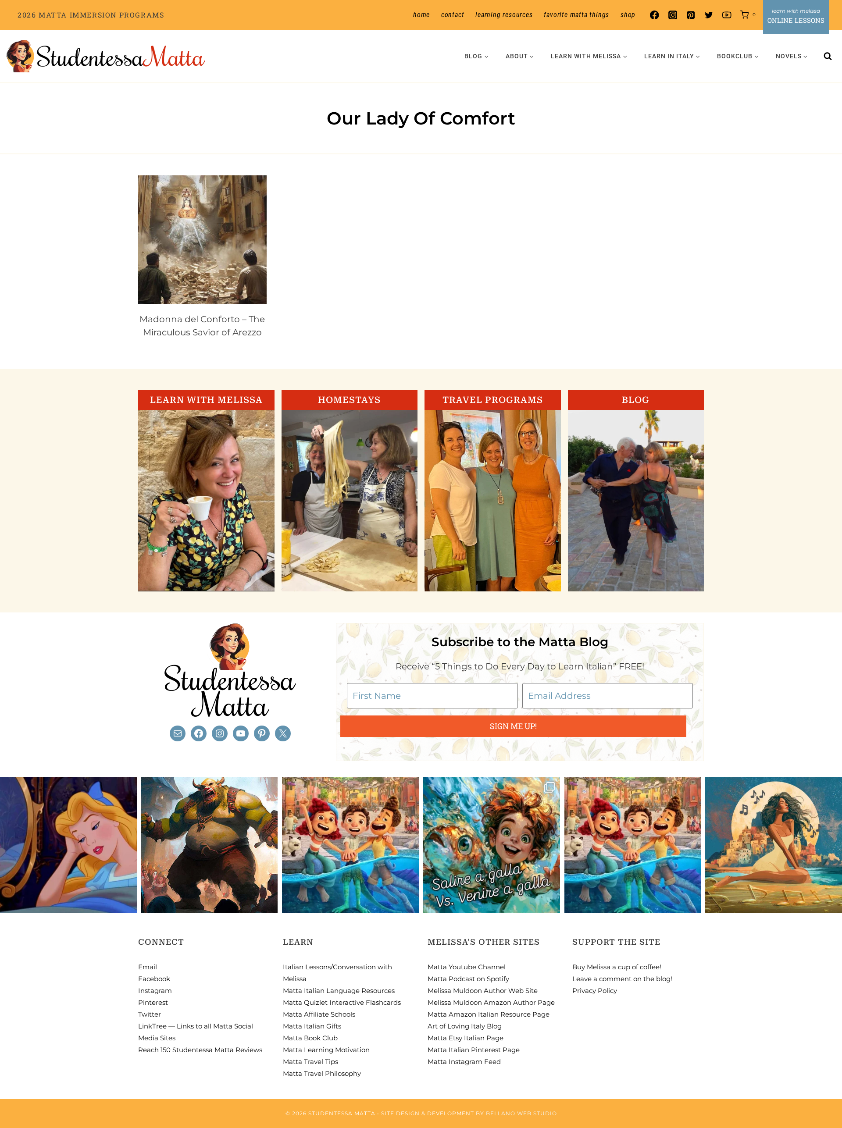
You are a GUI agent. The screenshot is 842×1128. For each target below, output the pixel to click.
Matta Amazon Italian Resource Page (488, 1014)
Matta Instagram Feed (464, 1061)
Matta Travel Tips (310, 1061)
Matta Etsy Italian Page (465, 1038)
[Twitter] (709, 15)
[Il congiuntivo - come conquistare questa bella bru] (209, 845)
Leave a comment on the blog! (622, 979)
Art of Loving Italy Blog (465, 1026)
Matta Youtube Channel (467, 967)
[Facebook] (655, 15)
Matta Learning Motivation (326, 1050)
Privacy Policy (594, 990)
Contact (452, 15)
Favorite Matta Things (576, 15)
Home (421, 15)
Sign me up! (513, 726)
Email (147, 967)
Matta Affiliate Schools (319, 1014)
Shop (628, 15)
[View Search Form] (828, 56)
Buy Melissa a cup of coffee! (616, 967)
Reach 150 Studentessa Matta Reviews (200, 1050)
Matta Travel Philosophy (322, 1073)
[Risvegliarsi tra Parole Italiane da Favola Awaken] (68, 845)
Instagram (155, 990)
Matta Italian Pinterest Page (474, 1050)
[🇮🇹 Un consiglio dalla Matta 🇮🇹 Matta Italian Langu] (491, 845)
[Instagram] (672, 15)
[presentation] (202, 239)
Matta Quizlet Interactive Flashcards (342, 1002)
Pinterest (153, 1002)
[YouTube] (727, 15)
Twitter (149, 1014)
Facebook (154, 979)
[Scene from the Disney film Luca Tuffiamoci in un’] (350, 845)
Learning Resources (503, 15)
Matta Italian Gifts (312, 1026)
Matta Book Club (310, 1038)
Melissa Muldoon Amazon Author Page (491, 1002)
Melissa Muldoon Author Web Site (483, 990)
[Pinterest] (690, 15)
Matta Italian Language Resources (339, 990)
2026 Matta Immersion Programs (91, 14)
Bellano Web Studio (521, 1113)
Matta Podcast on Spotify (468, 979)
